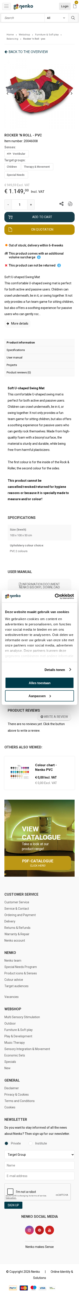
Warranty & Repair (16, 934)
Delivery (9, 921)
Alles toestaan (39, 683)
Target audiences (16, 986)
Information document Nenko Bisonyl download (39, 585)
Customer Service (16, 902)
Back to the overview (28, 52)
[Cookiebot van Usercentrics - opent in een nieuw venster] (56, 596)
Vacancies (11, 997)
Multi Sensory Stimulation (22, 1017)
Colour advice (13, 979)
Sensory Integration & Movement (27, 1049)
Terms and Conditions (19, 1101)
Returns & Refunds (17, 927)
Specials (10, 1062)
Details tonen (55, 669)
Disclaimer (11, 1088)
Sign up (13, 1205)
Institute (41, 1143)
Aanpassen (37, 696)
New (7, 1068)
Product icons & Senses (20, 973)
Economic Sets (14, 1055)
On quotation (42, 229)
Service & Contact (16, 908)
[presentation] (7, 93)
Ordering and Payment (20, 915)
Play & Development (18, 1036)
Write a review (55, 716)
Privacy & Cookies (16, 1094)
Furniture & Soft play (18, 1030)
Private (16, 1143)
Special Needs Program (20, 967)
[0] (75, 6)
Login (64, 6)
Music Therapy (14, 1042)
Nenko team (12, 960)
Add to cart (42, 217)
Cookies (9, 1107)
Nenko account (14, 940)
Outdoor (10, 1023)
